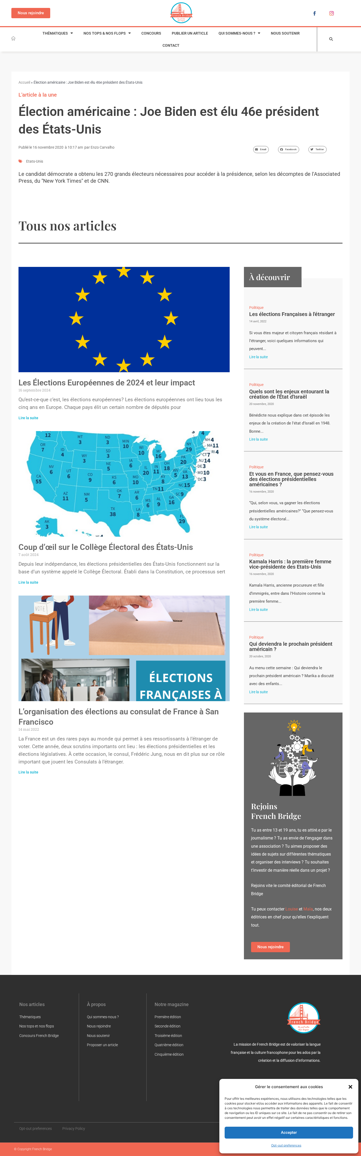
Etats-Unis (34, 161)
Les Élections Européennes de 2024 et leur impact (106, 382)
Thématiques (55, 33)
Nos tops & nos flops (105, 33)
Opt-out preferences (286, 1145)
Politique (256, 307)
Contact (171, 45)
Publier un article (190, 33)
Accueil (24, 82)
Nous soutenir (285, 33)
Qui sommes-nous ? (237, 33)
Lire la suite (28, 418)
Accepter (289, 1132)
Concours (151, 33)
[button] (350, 1086)
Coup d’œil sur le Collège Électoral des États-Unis (105, 547)
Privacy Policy (73, 1128)
